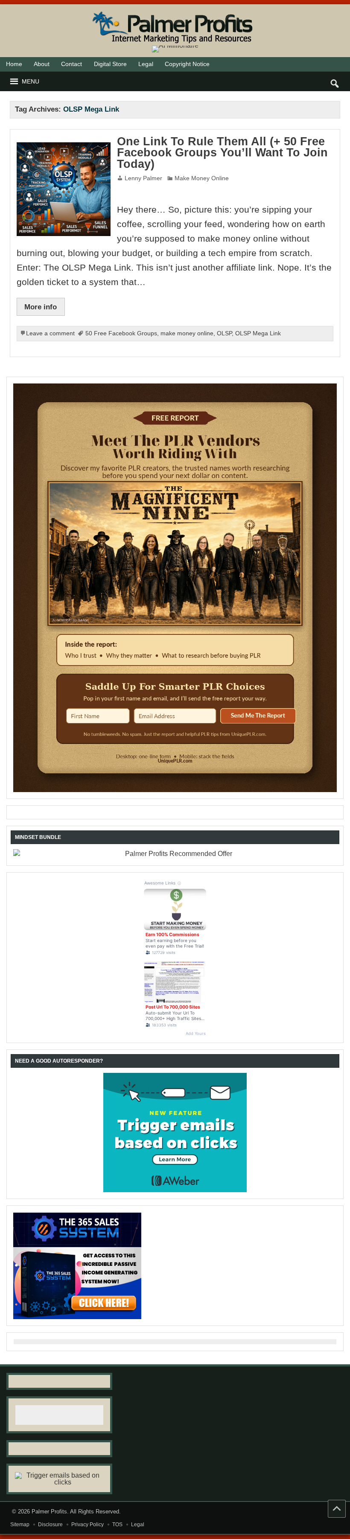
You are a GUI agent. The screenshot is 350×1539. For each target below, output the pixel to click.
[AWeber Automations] (174, 1132)
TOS (117, 1524)
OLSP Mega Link (258, 333)
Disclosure (50, 1524)
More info (40, 307)
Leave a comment (50, 333)
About (42, 64)
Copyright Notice (187, 64)
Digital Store (110, 64)
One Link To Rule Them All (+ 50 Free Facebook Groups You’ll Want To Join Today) (222, 152)
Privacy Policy (87, 1524)
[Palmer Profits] (175, 11)
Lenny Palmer (143, 178)
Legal (145, 64)
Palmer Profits (49, 1511)
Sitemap (19, 1524)
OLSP (224, 333)
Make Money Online (202, 178)
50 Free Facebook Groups (121, 333)
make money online (186, 333)
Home (14, 64)
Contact (71, 64)
